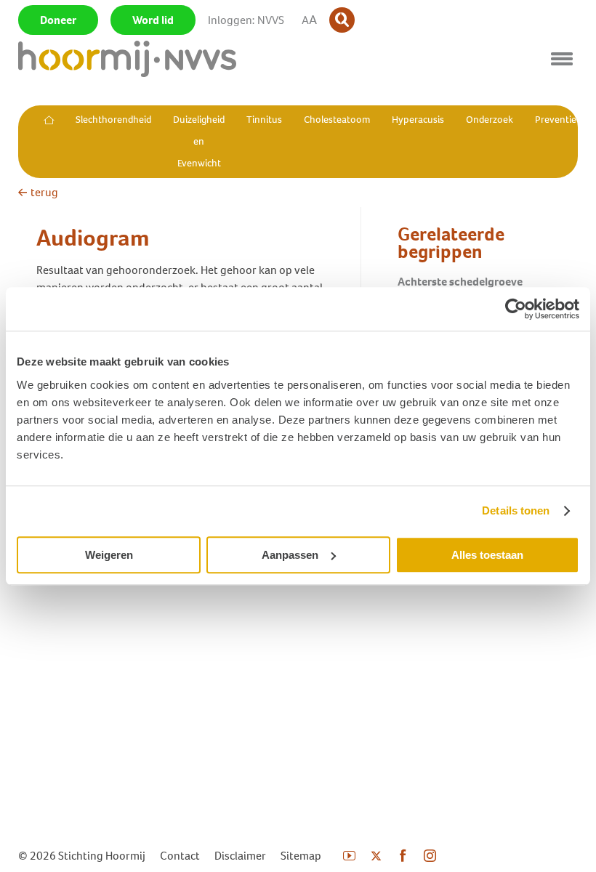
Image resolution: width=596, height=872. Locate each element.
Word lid (153, 20)
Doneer (58, 20)
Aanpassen (290, 555)
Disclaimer (240, 855)
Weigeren (109, 555)
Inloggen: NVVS (246, 20)
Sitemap (301, 855)
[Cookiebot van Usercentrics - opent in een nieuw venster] (515, 309)
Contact (180, 855)
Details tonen (515, 510)
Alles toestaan (487, 555)
